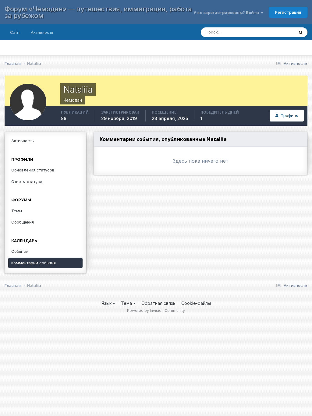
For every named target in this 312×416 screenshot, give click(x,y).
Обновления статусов (33, 169)
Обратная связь (158, 303)
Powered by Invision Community (156, 310)
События (19, 251)
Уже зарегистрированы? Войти (227, 12)
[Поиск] (300, 32)
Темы (16, 210)
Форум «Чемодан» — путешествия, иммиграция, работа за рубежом (98, 12)
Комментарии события (33, 262)
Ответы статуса (26, 181)
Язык (107, 303)
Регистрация (288, 12)
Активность (42, 32)
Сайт (15, 32)
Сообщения (22, 222)
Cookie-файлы (196, 303)
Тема (127, 303)
